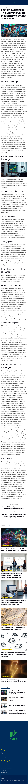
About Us (3, 770)
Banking (3, 755)
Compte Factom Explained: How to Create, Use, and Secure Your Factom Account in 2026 (13, 602)
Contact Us (4, 772)
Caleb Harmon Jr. (6, 21)
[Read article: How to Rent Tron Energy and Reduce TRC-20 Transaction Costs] (14, 669)
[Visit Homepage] (15, 2)
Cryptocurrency (8, 7)
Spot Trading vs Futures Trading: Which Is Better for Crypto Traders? (17, 692)
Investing (3, 757)
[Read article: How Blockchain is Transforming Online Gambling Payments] (14, 617)
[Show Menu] (2, 2)
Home (2, 7)
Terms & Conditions (6, 768)
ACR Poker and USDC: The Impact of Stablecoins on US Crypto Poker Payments (13, 655)
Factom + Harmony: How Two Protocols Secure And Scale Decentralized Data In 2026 (11, 575)
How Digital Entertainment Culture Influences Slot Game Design (17, 699)
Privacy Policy (5, 766)
